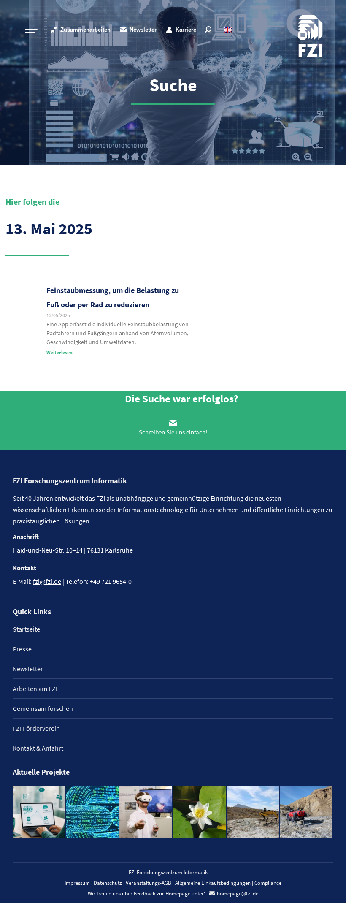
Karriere (186, 30)
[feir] (146, 813)
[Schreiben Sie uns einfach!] (173, 422)
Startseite (26, 629)
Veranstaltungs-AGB (148, 883)
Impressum (77, 883)
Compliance (267, 883)
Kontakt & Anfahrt (38, 748)
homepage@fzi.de (237, 893)
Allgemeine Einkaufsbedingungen (213, 883)
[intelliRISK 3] (306, 813)
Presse (22, 649)
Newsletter (143, 30)
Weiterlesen (59, 352)
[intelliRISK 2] (253, 813)
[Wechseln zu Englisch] (229, 29)
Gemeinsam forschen (43, 708)
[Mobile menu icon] (31, 30)
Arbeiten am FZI (35, 688)
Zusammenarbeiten (85, 30)
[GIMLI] (93, 813)
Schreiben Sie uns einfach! (173, 432)
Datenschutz (108, 883)
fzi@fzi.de (47, 581)
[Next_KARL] (39, 813)
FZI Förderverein (36, 728)
